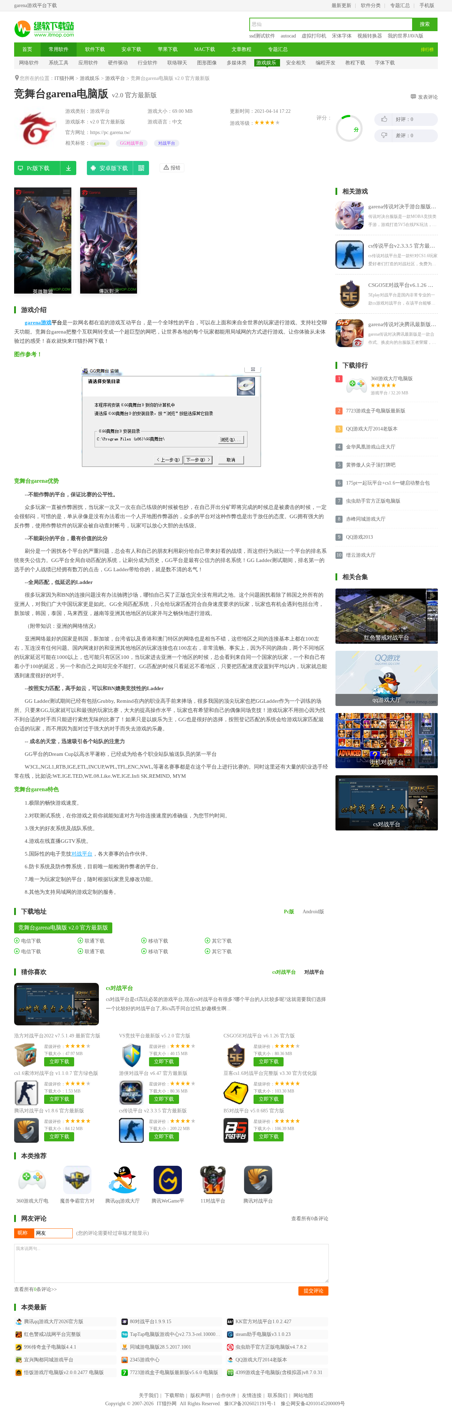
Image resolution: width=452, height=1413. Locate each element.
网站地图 (303, 1395)
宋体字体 (342, 36)
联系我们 (277, 1395)
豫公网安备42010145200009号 (313, 1403)
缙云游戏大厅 (361, 555)
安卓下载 (131, 49)
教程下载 (355, 62)
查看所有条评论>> (35, 1289)
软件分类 (371, 5)
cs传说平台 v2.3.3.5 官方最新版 (153, 1110)
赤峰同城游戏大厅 (366, 519)
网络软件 (29, 62)
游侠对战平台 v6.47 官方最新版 (153, 1073)
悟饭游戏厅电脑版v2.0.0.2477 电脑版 (64, 1372)
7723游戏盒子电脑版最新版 (375, 410)
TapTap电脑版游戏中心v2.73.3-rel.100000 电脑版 (176, 1334)
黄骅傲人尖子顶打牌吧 (371, 465)
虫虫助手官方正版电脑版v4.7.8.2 (271, 1347)
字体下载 (385, 62)
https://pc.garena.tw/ (110, 132)
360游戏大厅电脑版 (392, 378)
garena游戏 (38, 322)
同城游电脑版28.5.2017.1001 (160, 1347)
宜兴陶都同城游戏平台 (48, 1359)
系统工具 (59, 62)
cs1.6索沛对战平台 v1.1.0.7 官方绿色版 (56, 1073)
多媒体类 (236, 62)
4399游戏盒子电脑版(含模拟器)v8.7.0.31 (279, 1372)
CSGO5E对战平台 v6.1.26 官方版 (259, 1035)
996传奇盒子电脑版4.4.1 (50, 1347)
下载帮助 (174, 1395)
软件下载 (95, 49)
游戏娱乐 (266, 62)
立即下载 (59, 1061)
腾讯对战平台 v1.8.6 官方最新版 (49, 1110)
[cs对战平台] (386, 778)
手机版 (427, 5)
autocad (288, 36)
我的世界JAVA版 (405, 36)
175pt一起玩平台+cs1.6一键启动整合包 (388, 483)
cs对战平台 (119, 988)
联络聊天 (177, 62)
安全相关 (296, 62)
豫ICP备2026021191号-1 (250, 1403)
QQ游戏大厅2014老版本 (261, 1359)
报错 (174, 167)
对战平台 (166, 143)
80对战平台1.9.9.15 (150, 1321)
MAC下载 (204, 49)
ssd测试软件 (262, 36)
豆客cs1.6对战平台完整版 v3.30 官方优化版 (270, 1073)
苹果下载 (168, 49)
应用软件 (88, 62)
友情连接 (252, 1395)
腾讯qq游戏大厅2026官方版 (53, 1321)
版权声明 (200, 1395)
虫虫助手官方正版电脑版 (373, 501)
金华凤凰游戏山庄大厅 (371, 447)
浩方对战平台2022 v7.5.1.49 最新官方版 (57, 1035)
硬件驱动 (118, 62)
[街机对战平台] (386, 715)
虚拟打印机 (314, 36)
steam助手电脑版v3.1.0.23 (263, 1334)
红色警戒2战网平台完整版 (52, 1334)
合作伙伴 (226, 1395)
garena (99, 143)
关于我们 (149, 1395)
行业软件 (147, 62)
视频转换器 (369, 36)
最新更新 (341, 5)
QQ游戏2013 (359, 537)
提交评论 (313, 1290)
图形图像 (207, 62)
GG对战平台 (131, 143)
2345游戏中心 (145, 1359)
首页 (27, 49)
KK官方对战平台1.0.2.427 (263, 1321)
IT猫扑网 (64, 78)
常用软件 (59, 49)
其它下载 (221, 941)
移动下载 (157, 941)
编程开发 (325, 62)
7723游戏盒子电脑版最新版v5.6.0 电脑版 (174, 1372)
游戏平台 (115, 78)
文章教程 (241, 49)
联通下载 (94, 941)
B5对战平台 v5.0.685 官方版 (254, 1110)
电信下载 (30, 941)
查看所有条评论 (309, 1218)
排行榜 (427, 49)
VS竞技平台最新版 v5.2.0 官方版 (154, 1035)
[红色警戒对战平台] (386, 591)
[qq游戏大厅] (386, 653)
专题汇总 (400, 5)
